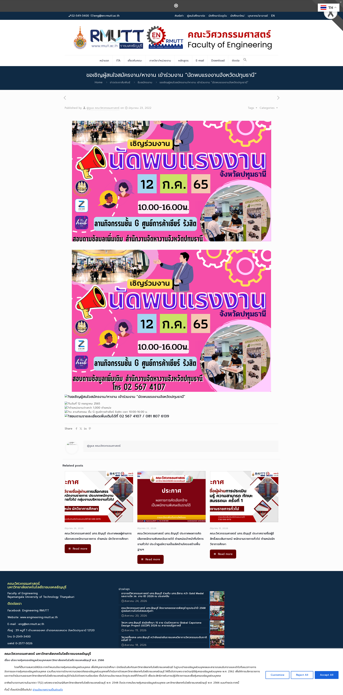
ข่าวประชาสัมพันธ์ (120, 82)
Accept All (326, 675)
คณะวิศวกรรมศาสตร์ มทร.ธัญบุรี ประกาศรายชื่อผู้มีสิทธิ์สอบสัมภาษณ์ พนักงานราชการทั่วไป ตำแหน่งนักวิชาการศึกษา (242, 538)
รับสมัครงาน (145, 82)
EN (273, 16)
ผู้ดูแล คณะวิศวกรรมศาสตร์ (103, 108)
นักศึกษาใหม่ (237, 16)
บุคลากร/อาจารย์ (258, 16)
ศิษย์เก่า (179, 16)
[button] (245, 60)
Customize (277, 675)
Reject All (302, 675)
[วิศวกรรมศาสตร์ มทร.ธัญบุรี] (171, 37)
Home (99, 82)
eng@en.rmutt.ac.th (107, 16)
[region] (171, 671)
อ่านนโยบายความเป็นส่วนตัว (48, 690)
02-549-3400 (80, 16)
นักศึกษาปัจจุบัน (217, 16)
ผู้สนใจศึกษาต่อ (196, 16)
